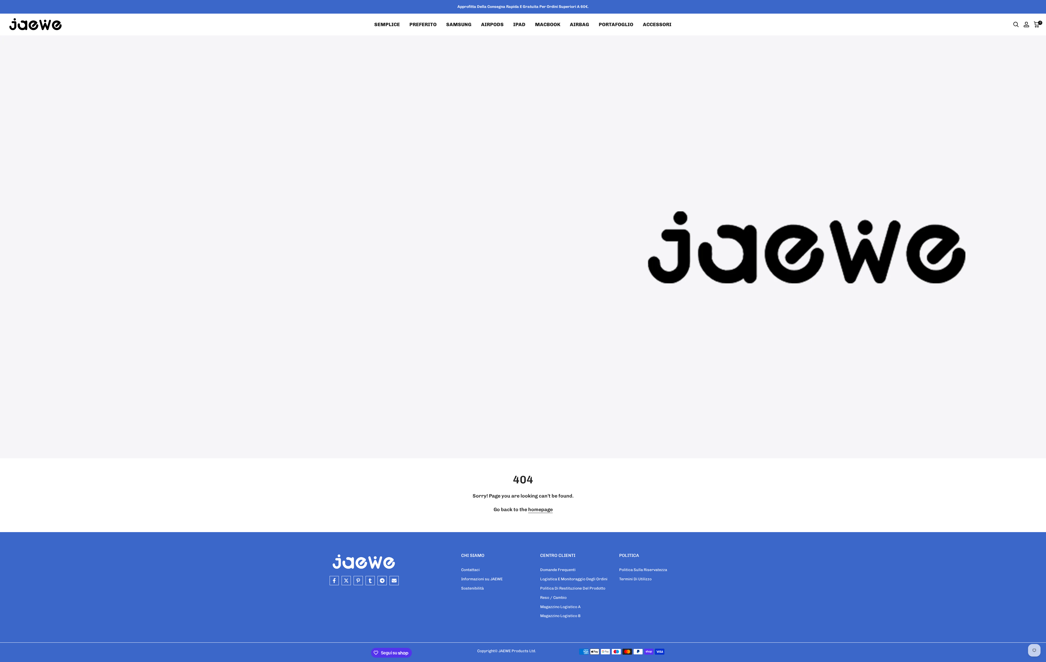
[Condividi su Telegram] (382, 580)
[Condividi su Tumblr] (370, 580)
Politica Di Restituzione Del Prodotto (572, 588)
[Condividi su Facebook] (334, 580)
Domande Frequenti (558, 570)
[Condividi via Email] (394, 580)
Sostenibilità (472, 588)
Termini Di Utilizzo (635, 579)
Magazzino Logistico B (560, 616)
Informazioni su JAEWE (482, 579)
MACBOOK (547, 25)
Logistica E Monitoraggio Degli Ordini (573, 579)
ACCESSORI (657, 25)
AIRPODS (492, 25)
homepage (540, 509)
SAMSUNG (459, 25)
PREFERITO (423, 25)
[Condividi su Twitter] (346, 580)
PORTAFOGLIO (616, 25)
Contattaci (470, 570)
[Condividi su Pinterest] (358, 580)
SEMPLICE (387, 25)
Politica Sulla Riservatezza (643, 570)
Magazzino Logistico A (560, 607)
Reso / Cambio (553, 597)
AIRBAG (579, 25)
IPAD (519, 25)
